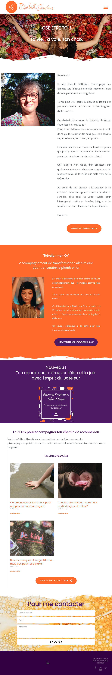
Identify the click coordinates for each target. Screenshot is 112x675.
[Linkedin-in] (100, 668)
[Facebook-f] (95, 668)
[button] (105, 7)
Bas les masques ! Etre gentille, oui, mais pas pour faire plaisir (31, 561)
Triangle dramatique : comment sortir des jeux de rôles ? (77, 504)
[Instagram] (106, 668)
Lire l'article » (15, 514)
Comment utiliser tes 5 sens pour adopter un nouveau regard (30, 504)
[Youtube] (100, 670)
